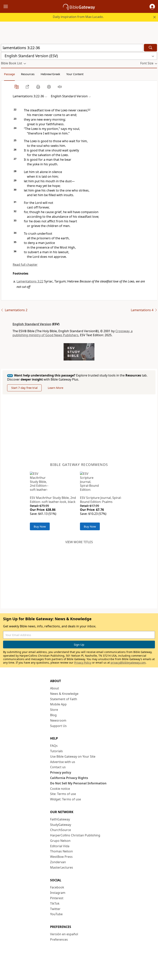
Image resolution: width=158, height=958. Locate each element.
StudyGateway (60, 825)
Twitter (55, 909)
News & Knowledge (64, 694)
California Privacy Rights (69, 778)
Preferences (59, 939)
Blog (53, 715)
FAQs (54, 746)
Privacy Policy (82, 662)
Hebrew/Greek (50, 74)
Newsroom (58, 720)
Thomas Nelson (61, 851)
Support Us (58, 726)
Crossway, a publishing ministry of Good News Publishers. (73, 333)
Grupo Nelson (60, 841)
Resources (27, 74)
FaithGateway (60, 819)
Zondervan (58, 862)
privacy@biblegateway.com (128, 662)
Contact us (58, 767)
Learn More (55, 388)
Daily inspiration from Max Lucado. (78, 17)
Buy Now (40, 526)
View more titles (79, 542)
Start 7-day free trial (24, 388)
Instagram (57, 893)
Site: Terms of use (63, 794)
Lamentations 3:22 (30, 281)
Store (54, 710)
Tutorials (56, 751)
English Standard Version (32, 324)
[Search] (150, 47)
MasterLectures (61, 867)
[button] (152, 6)
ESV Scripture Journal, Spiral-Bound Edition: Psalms (101, 500)
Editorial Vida (59, 846)
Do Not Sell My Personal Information (78, 783)
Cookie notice (60, 789)
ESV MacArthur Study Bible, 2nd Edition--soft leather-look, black (53, 500)
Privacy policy (60, 772)
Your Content (74, 74)
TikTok (55, 903)
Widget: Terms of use (65, 799)
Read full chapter (25, 264)
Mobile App (58, 704)
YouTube (56, 914)
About (54, 688)
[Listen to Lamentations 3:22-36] (60, 87)
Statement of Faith (63, 699)
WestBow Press (61, 857)
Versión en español (64, 934)
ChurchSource (60, 830)
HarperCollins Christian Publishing (75, 835)
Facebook (57, 887)
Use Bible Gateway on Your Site (72, 756)
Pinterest (56, 898)
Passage (9, 74)
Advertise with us (62, 762)
